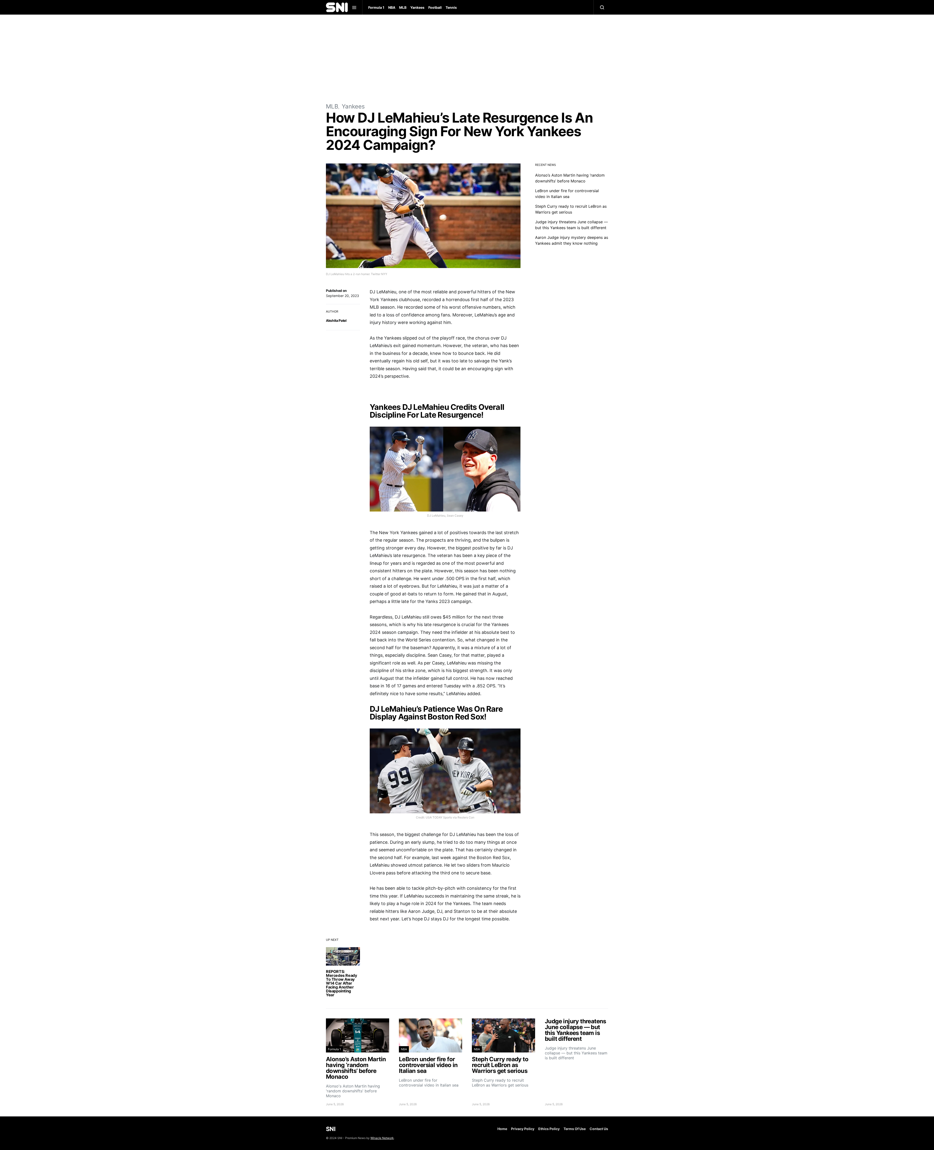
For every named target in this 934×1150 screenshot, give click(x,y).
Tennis (451, 7)
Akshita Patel (336, 320)
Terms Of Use (575, 1129)
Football (435, 7)
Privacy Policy (522, 1129)
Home (502, 1129)
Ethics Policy (549, 1129)
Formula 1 (376, 7)
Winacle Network (382, 1138)
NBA (391, 7)
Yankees (417, 7)
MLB (402, 7)
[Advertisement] (467, 58)
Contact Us (599, 1129)
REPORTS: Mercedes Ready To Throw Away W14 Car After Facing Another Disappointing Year (341, 983)
